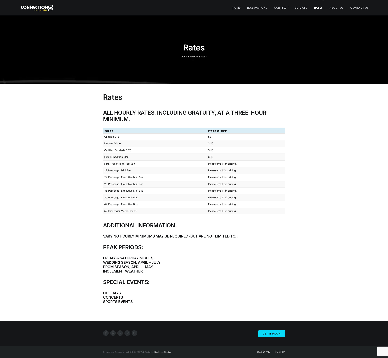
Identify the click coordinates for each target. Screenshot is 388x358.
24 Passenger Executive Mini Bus (123, 177)
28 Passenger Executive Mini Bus (123, 184)
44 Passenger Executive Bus (120, 204)
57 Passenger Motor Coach (120, 210)
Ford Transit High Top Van (119, 163)
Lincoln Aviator (113, 143)
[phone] (134, 333)
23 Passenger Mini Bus (117, 170)
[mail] (127, 333)
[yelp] (120, 333)
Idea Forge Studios (162, 352)
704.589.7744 (263, 352)
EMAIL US (280, 352)
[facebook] (106, 333)
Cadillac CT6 (111, 136)
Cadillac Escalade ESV (117, 150)
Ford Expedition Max (116, 156)
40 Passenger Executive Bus (120, 197)
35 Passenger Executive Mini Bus (123, 190)
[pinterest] (113, 333)
